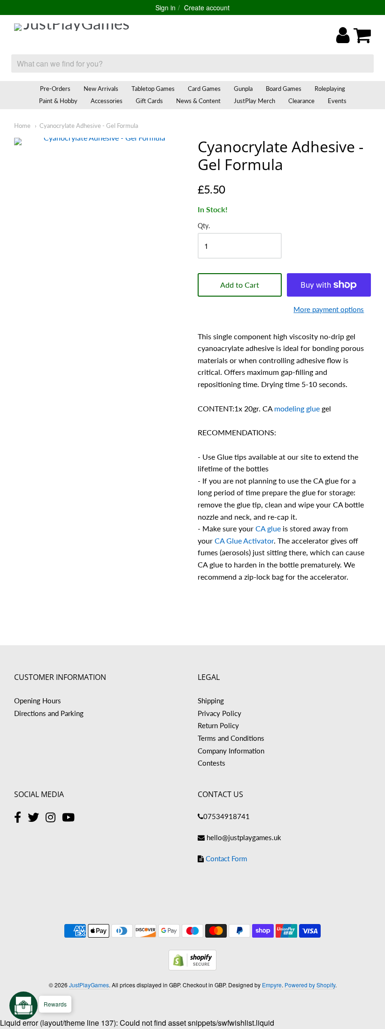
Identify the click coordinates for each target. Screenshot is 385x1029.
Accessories (107, 100)
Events (337, 100)
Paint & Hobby (58, 100)
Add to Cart (239, 284)
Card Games (204, 88)
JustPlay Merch (254, 100)
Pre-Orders (55, 88)
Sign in (165, 7)
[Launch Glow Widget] (23, 1006)
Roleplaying (330, 88)
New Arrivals (101, 88)
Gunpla (243, 88)
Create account (207, 7)
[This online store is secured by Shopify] (192, 967)
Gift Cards (149, 100)
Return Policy (218, 725)
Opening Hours (37, 700)
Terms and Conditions (231, 738)
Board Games (283, 88)
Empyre (272, 985)
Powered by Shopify (310, 985)
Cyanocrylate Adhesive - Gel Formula (88, 125)
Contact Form (226, 858)
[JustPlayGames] (72, 35)
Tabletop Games (153, 88)
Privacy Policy (219, 713)
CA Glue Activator (244, 540)
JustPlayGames (89, 985)
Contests (211, 763)
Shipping (211, 700)
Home (22, 125)
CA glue (268, 528)
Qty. (204, 226)
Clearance (301, 100)
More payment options (328, 309)
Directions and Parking (49, 713)
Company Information (231, 750)
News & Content (198, 100)
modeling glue (297, 408)
